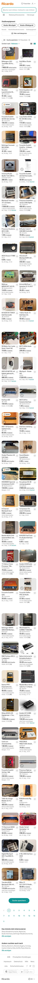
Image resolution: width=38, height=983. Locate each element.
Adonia (4, 946)
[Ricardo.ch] (7, 3)
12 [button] (29, 916)
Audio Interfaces (7, 934)
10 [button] (19, 916)
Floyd (22, 948)
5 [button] (29, 910)
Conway (28, 946)
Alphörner (22, 931)
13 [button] (34, 916)
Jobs (6, 966)
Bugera (22, 946)
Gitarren (27, 948)
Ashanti (16, 946)
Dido (13, 948)
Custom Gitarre (7, 948)
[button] (26, 3)
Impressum (7, 961)
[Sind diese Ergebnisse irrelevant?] (29, 40)
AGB (8, 957)
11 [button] (24, 916)
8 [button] (8, 916)
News (32, 961)
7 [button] (3, 916)
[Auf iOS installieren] (11, 971)
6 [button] (34, 910)
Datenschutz (18, 961)
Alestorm (10, 946)
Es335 (18, 948)
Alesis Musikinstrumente (10, 931)
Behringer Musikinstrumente (22, 934)
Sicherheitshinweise (17, 966)
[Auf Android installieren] (27, 971)
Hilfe (26, 961)
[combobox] (19, 10)
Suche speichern (19, 900)
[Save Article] (17, 61)
